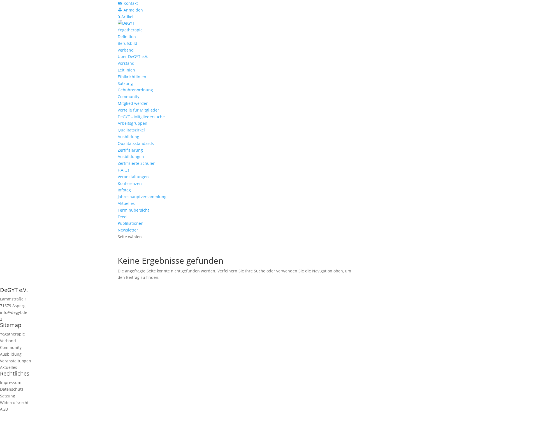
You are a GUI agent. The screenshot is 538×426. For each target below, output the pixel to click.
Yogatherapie (130, 30)
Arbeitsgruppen (132, 123)
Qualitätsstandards (136, 143)
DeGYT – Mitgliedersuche (141, 116)
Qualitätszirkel (131, 130)
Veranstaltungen (133, 176)
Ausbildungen (131, 156)
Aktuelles (126, 203)
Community (128, 96)
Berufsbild (127, 43)
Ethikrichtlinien (132, 76)
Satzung (125, 83)
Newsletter (128, 230)
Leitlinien (126, 70)
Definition (127, 36)
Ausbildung (128, 136)
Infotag (124, 190)
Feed (122, 216)
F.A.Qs (123, 170)
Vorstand (126, 63)
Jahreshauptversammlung (142, 196)
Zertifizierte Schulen (137, 163)
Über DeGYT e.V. (133, 56)
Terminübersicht (133, 210)
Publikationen (130, 223)
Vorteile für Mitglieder (138, 110)
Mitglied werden (133, 103)
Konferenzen (130, 183)
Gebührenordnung (135, 89)
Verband (126, 50)
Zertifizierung (130, 150)
